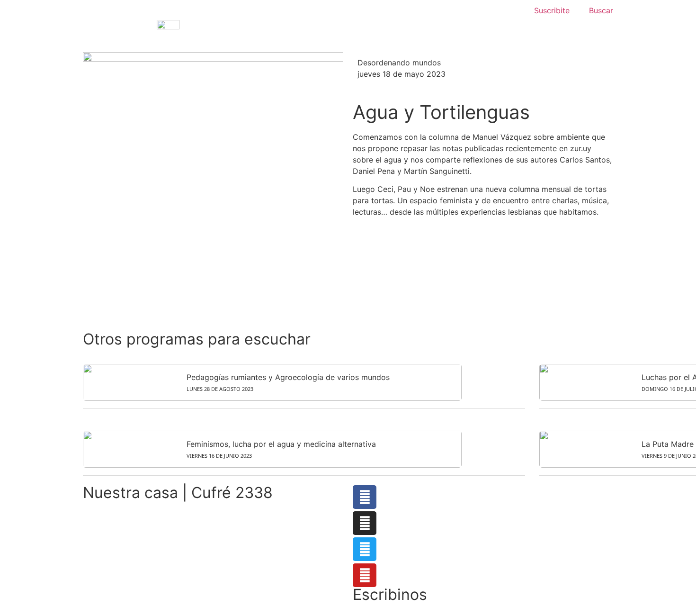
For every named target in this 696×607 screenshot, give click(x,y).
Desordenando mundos (399, 62)
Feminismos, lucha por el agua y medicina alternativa (281, 444)
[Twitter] (364, 549)
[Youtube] (364, 575)
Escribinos (390, 594)
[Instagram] (364, 523)
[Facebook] (364, 497)
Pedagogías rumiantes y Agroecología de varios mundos (288, 377)
